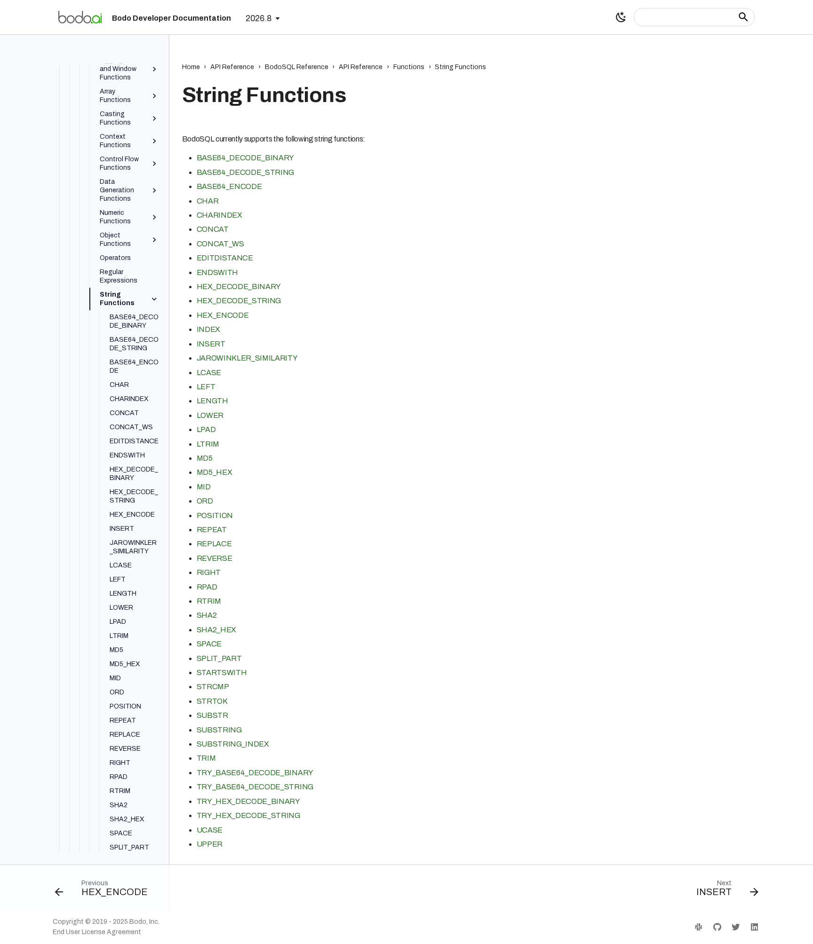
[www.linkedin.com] (754, 927)
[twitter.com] (735, 927)
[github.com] (717, 927)
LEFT (206, 387)
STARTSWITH (222, 673)
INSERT (211, 344)
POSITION (215, 515)
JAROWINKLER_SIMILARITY (247, 358)
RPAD (207, 587)
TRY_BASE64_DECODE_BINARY (255, 773)
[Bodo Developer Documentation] (80, 17)
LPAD (206, 429)
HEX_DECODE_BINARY (239, 287)
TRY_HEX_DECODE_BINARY (248, 801)
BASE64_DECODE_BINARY (246, 158)
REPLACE (214, 544)
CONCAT (213, 229)
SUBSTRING (219, 730)
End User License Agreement (97, 932)
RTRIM (209, 601)
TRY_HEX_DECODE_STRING (248, 815)
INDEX (208, 329)
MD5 (205, 458)
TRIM (206, 758)
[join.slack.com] (698, 927)
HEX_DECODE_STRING (239, 301)
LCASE (209, 373)
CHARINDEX (219, 215)
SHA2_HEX (216, 630)
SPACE (209, 644)
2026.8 (258, 18)
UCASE (210, 830)
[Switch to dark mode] (621, 17)
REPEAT (212, 530)
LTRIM (208, 444)
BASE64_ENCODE (229, 186)
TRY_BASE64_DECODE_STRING (255, 787)
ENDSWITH (217, 272)
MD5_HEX (214, 472)
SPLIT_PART (219, 658)
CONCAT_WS (220, 244)
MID (204, 487)
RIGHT (209, 572)
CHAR (208, 201)
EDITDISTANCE (225, 258)
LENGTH (212, 401)
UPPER (210, 844)
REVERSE (214, 558)
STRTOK (212, 701)
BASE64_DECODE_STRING (246, 172)
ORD (205, 501)
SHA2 (207, 615)
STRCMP (213, 687)
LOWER (210, 415)
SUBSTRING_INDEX (233, 744)
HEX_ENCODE (223, 315)
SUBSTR (212, 715)
